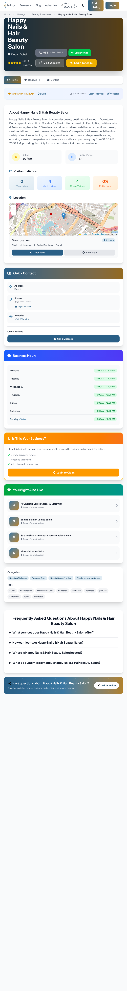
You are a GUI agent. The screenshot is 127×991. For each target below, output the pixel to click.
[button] (64, 215)
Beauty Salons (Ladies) (60, 578)
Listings (11, 5)
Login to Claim (66, 472)
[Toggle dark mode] (83, 5)
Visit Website (51, 62)
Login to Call (81, 52)
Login (112, 5)
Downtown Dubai (45, 590)
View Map (91, 252)
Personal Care (38, 578)
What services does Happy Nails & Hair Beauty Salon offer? (53, 632)
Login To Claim (83, 62)
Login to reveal (24, 306)
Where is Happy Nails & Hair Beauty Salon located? (47, 652)
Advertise (51, 5)
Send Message (65, 338)
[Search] (75, 5)
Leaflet (84, 234)
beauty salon (26, 590)
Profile (14, 79)
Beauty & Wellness (18, 578)
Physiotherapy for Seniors (88, 578)
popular (102, 590)
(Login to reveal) (96, 93)
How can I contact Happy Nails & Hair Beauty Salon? (48, 642)
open (26, 596)
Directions (39, 252)
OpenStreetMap (98, 234)
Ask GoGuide (68, 5)
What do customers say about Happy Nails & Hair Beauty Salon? (56, 663)
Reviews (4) (34, 79)
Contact (55, 79)
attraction (14, 596)
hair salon (62, 590)
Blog (38, 5)
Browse (24, 5)
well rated (38, 596)
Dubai (12, 590)
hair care (76, 590)
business (90, 590)
